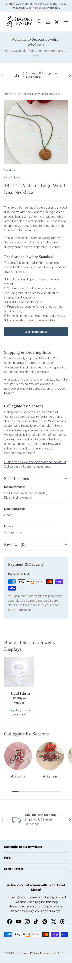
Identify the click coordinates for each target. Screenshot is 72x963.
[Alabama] (18, 756)
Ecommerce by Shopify (52, 953)
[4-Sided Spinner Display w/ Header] (19, 672)
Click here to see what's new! (43, 7)
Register (14, 710)
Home (7, 94)
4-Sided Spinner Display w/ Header (19, 698)
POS (32, 953)
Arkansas (50, 776)
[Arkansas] (50, 756)
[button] (56, 21)
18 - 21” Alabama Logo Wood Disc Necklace (37, 94)
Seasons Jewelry (20, 953)
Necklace (9, 170)
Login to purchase (36, 331)
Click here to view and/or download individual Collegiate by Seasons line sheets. (35, 464)
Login (26, 710)
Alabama (18, 776)
